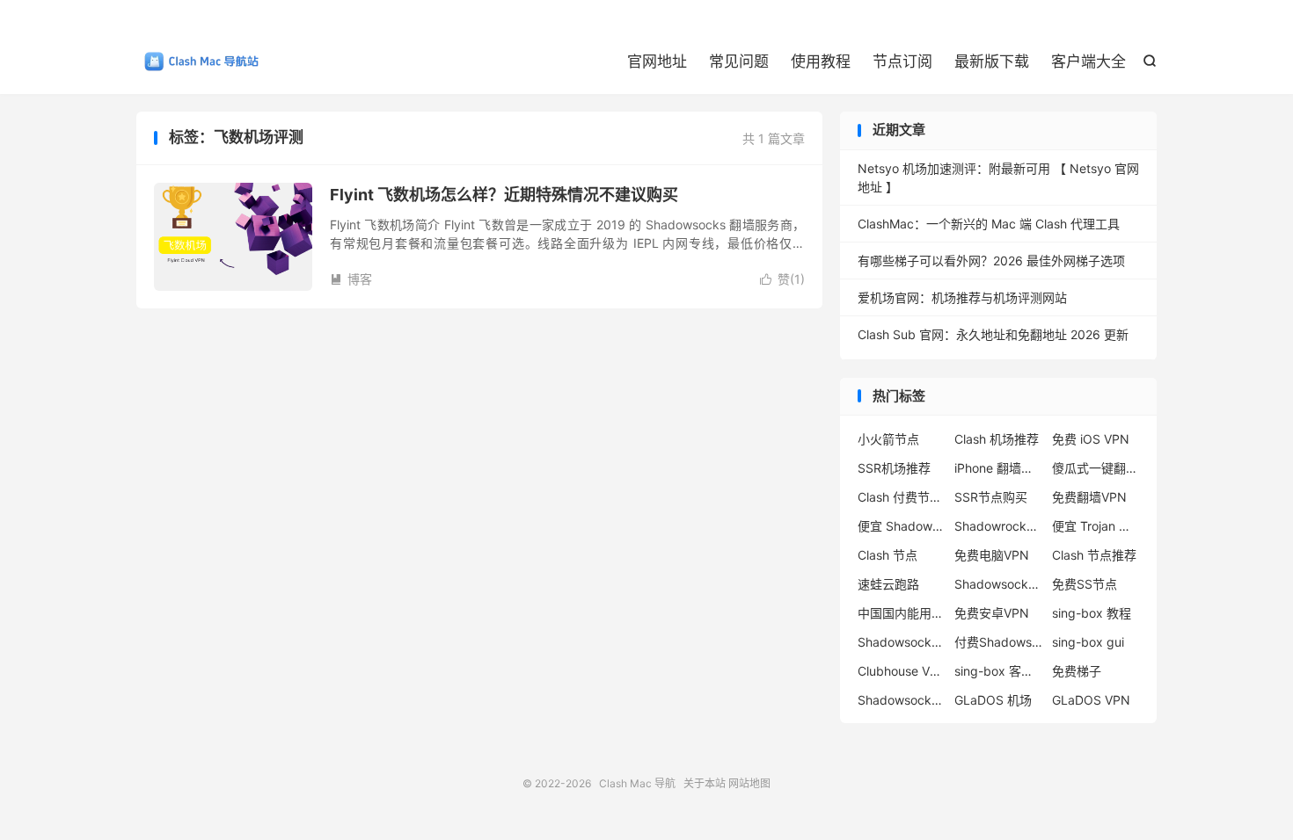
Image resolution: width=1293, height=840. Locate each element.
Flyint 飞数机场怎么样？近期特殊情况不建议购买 (504, 194)
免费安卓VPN (991, 612)
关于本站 (704, 783)
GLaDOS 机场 (993, 699)
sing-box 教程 (1091, 612)
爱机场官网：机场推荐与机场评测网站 (962, 297)
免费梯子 (1076, 670)
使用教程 (821, 61)
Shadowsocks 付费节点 (998, 583)
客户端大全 (1088, 61)
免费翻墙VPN (1089, 496)
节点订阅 (902, 61)
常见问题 (739, 61)
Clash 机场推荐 (996, 438)
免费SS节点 (1084, 583)
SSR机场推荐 (894, 467)
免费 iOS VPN (1090, 438)
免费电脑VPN (991, 554)
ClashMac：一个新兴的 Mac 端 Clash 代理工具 (989, 223)
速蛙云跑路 (888, 583)
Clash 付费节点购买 (902, 496)
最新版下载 (991, 61)
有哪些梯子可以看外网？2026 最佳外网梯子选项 (991, 260)
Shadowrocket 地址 (998, 525)
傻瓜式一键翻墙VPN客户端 (1096, 467)
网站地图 (749, 783)
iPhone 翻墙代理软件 (998, 467)
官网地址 (657, 61)
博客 (351, 279)
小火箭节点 (888, 438)
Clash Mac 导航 (197, 62)
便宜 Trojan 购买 (1096, 525)
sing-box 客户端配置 (998, 670)
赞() (782, 279)
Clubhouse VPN (902, 670)
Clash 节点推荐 (1094, 554)
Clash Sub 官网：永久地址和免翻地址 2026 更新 (993, 334)
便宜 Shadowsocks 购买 (902, 525)
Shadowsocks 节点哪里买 (902, 641)
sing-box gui (1088, 641)
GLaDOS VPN (1091, 699)
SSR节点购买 (990, 496)
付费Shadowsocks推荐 (998, 641)
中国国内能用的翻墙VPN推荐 (902, 612)
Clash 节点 (887, 554)
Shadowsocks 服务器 (902, 699)
